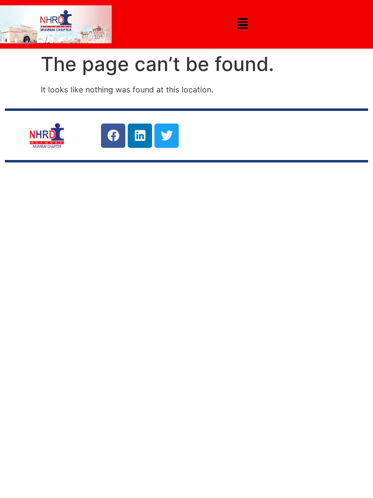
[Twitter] (166, 136)
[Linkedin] (140, 136)
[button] (242, 24)
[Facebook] (113, 136)
